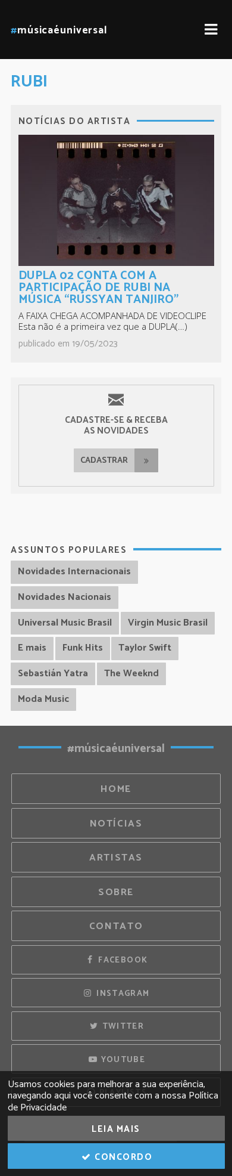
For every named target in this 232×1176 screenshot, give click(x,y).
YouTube (121, 1059)
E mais (32, 648)
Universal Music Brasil (65, 623)
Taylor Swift (144, 648)
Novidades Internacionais (74, 572)
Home (116, 789)
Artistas (116, 858)
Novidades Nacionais (64, 597)
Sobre (116, 892)
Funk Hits (82, 648)
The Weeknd (131, 674)
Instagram (122, 993)
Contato (116, 926)
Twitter (121, 1026)
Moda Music (43, 699)
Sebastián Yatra (53, 674)
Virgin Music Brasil (168, 623)
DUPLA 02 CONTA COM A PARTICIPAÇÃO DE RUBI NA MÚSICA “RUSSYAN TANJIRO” (98, 288)
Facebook (122, 960)
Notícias (116, 824)
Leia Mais (116, 1129)
